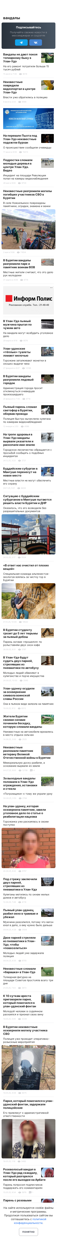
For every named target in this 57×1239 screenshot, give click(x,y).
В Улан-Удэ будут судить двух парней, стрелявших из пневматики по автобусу (21, 662)
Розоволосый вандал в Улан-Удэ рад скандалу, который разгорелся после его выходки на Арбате (24, 1174)
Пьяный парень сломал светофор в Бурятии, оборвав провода (20, 410)
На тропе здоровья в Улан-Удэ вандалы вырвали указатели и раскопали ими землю (19, 439)
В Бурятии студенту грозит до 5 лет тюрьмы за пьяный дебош (20, 633)
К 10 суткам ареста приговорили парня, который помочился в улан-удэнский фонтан (19, 1001)
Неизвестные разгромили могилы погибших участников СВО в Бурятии (27, 194)
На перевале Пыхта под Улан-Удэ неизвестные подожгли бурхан (20, 139)
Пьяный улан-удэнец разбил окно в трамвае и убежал (20, 913)
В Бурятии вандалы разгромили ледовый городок (18, 379)
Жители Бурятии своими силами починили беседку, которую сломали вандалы (22, 721)
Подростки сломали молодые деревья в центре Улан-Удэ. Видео (17, 165)
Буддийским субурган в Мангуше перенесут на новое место (20, 472)
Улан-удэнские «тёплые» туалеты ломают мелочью (17, 352)
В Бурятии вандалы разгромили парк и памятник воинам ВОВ (19, 264)
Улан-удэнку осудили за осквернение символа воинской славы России (19, 693)
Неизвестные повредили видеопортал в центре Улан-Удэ (19, 87)
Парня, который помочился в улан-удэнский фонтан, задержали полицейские (28, 1104)
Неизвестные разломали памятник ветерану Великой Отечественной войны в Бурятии (27, 752)
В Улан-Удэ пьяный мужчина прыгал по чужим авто (17, 324)
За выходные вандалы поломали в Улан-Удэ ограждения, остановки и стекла (20, 783)
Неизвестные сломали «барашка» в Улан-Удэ (19, 970)
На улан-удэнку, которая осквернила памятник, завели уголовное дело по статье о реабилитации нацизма (24, 811)
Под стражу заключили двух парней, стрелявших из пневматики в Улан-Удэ (20, 884)
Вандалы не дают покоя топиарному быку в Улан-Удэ (20, 58)
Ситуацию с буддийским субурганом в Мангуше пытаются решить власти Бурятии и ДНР (27, 499)
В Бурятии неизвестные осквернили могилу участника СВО (25, 1030)
